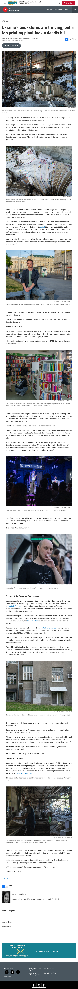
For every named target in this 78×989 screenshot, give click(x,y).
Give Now (69, 3)
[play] (5, 9)
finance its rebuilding (24, 773)
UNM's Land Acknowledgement (34, 974)
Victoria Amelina (15, 606)
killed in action (32, 621)
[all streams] (75, 9)
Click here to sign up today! (46, 951)
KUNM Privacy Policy (50, 973)
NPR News (5, 21)
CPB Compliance (49, 969)
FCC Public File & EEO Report (35, 969)
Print (74, 39)
